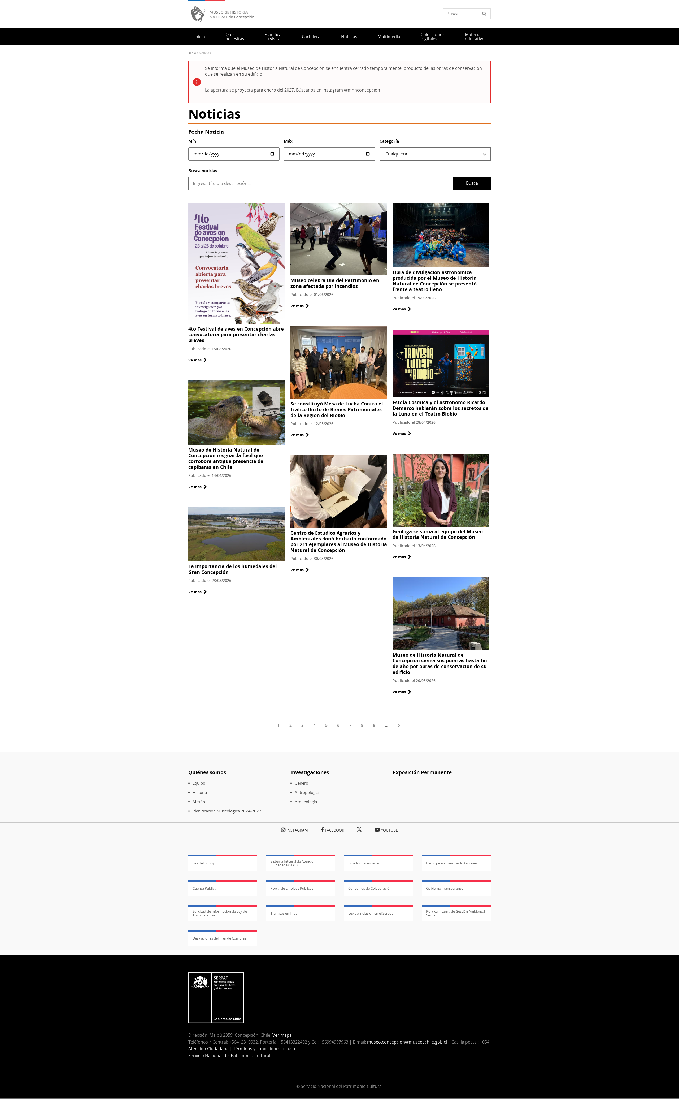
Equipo (199, 783)
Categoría (389, 141)
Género (301, 783)
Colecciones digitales (433, 37)
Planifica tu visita (273, 37)
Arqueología (306, 801)
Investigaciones (309, 772)
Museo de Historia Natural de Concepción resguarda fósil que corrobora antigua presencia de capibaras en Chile (225, 458)
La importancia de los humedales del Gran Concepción (232, 569)
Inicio (199, 37)
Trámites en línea (284, 913)
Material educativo (475, 37)
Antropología (307, 792)
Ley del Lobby (204, 863)
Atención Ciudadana (208, 1049)
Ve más (197, 359)
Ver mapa (282, 1035)
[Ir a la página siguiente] (400, 726)
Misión (199, 801)
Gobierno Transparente (444, 888)
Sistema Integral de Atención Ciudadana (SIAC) (293, 863)
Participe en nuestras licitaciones (451, 863)
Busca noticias (202, 171)
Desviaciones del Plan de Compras (219, 938)
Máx (288, 141)
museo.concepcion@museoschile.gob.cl (407, 1042)
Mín (192, 141)
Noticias (349, 37)
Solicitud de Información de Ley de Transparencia (220, 913)
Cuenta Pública (204, 888)
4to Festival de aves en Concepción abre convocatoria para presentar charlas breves (236, 334)
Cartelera (311, 37)
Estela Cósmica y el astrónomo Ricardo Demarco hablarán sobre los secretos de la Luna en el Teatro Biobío (441, 408)
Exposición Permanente (422, 772)
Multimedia (389, 37)
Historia (200, 792)
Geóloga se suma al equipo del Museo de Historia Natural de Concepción (438, 534)
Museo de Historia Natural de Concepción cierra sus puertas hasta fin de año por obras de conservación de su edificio (440, 663)
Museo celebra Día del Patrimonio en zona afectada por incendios (334, 283)
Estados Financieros (364, 863)
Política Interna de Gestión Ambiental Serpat (455, 913)
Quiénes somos (207, 772)
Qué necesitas (234, 37)
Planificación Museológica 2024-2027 (227, 811)
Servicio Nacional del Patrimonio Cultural (229, 1055)
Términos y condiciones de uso (264, 1049)
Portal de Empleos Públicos (292, 888)
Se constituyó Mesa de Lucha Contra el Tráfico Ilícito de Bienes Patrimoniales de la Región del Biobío (336, 409)
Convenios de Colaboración (369, 888)
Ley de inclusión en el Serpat (370, 913)
